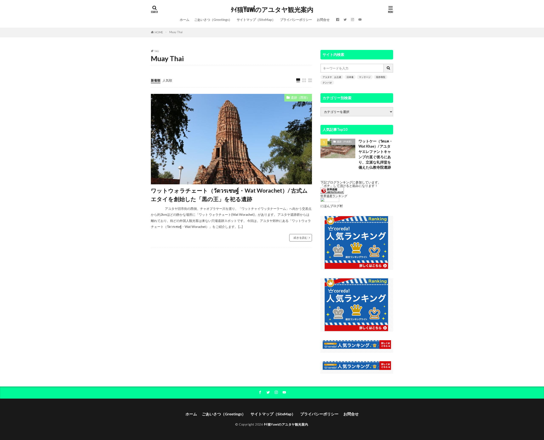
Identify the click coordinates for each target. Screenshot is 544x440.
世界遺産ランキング (333, 196)
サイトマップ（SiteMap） (256, 19)
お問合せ (323, 19)
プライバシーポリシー (296, 19)
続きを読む (300, 237)
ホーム (184, 19)
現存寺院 (380, 77)
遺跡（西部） (300, 97)
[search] (388, 68)
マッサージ (365, 77)
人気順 (167, 80)
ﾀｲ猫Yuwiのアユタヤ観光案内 (272, 9)
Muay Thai (176, 32)
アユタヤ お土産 (332, 77)
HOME (159, 32)
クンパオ (327, 82)
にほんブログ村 (331, 206)
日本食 (350, 77)
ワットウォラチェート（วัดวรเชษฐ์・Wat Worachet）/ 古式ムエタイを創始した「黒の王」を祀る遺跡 (229, 194)
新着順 (155, 80)
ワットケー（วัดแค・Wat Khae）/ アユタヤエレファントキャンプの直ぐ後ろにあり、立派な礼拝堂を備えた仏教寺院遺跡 (375, 154)
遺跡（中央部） (345, 141)
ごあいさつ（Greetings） (213, 19)
